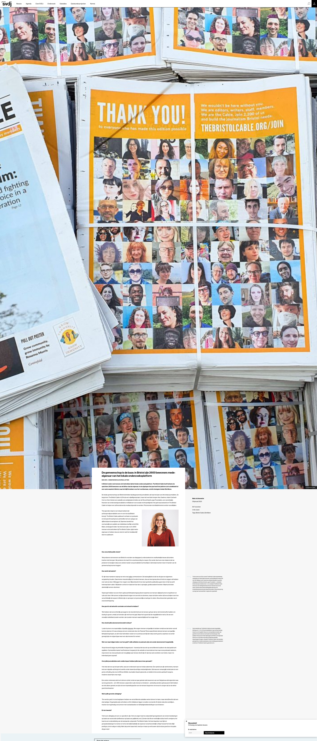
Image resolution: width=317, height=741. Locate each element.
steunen (130, 628)
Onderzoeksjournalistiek (118, 480)
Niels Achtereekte (198, 498)
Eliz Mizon (207, 513)
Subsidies (63, 4)
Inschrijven (209, 733)
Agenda (28, 4)
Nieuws (19, 4)
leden (130, 577)
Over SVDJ (39, 4)
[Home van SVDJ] (6, 4)
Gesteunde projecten (78, 4)
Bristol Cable (200, 513)
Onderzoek (51, 4)
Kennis (92, 4)
